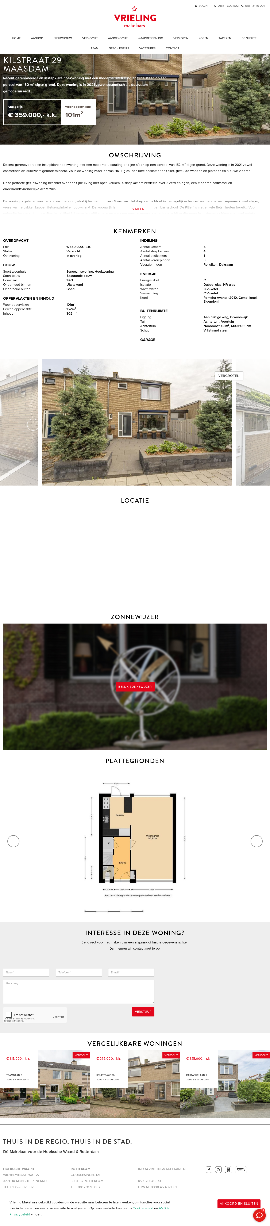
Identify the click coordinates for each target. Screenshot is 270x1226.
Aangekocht (118, 38)
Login (203, 6)
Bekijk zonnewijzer (135, 687)
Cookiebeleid (143, 1208)
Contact (172, 48)
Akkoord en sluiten (239, 1204)
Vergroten (229, 376)
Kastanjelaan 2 (196, 1075)
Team (95, 48)
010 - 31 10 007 (255, 6)
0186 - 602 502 (228, 6)
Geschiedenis (119, 48)
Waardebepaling (150, 38)
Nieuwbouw (63, 38)
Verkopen (180, 38)
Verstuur (143, 1012)
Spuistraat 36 (105, 1075)
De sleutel (250, 38)
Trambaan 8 (14, 1075)
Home (16, 38)
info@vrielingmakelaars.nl (162, 1169)
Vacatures (147, 48)
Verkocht (90, 38)
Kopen (203, 38)
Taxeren (225, 38)
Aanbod (37, 38)
